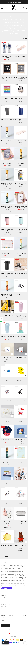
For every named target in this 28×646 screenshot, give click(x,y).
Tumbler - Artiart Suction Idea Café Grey (7, 120)
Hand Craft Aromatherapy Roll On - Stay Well (7, 462)
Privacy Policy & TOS (5, 604)
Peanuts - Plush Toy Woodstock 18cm (21, 379)
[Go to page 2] (21, 555)
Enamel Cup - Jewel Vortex (21, 273)
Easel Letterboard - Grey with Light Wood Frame (20, 78)
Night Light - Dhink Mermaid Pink (21, 337)
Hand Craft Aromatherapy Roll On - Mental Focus (7, 141)
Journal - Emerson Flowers (21, 461)
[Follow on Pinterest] (9, 630)
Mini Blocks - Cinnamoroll (20, 502)
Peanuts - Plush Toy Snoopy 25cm (21, 99)
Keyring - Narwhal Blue (7, 379)
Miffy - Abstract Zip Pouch (7, 482)
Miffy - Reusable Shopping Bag (7, 315)
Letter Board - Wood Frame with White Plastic (21, 207)
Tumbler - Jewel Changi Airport (7, 57)
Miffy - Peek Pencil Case (21, 521)
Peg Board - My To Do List (20, 56)
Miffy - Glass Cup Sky (7, 419)
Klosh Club (3, 606)
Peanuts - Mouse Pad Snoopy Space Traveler (7, 440)
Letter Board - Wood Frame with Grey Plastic (7, 163)
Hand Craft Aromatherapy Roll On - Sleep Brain (7, 207)
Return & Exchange (5, 602)
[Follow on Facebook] (2, 630)
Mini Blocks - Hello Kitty (21, 419)
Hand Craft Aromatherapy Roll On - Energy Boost (21, 163)
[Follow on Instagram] (5, 630)
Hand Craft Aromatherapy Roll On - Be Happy (7, 184)
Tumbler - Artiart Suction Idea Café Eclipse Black (7, 274)
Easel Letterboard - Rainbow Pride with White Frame (7, 99)
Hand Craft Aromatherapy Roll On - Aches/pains (7, 295)
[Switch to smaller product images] (26, 38)
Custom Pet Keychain (20, 482)
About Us (3, 597)
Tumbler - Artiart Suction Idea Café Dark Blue (20, 120)
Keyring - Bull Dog (21, 400)
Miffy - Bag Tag (7, 521)
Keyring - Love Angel (7, 400)
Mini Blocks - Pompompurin (7, 545)
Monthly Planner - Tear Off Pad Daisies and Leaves (7, 253)
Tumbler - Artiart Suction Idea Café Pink (7, 230)
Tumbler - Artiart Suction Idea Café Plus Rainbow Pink (20, 316)
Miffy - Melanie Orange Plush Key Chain (21, 546)
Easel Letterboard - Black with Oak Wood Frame (7, 78)
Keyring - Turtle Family (7, 502)
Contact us (3, 595)
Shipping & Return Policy (6, 600)
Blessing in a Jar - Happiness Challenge (21, 184)
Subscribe (5, 625)
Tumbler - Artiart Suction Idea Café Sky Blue (20, 230)
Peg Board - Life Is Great (21, 140)
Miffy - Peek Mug (7, 357)
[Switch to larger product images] (23, 38)
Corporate (3, 609)
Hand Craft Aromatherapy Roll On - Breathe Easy (21, 253)
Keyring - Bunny (20, 294)
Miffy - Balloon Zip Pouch (20, 439)
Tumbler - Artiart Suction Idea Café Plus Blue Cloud (7, 337)
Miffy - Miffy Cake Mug (21, 357)
